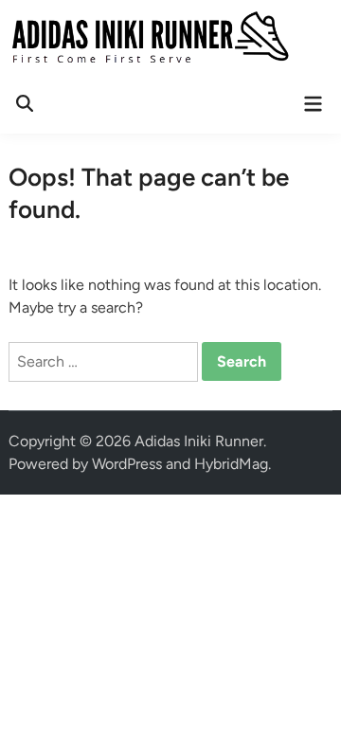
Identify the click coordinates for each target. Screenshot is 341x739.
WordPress (127, 464)
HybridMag (231, 464)
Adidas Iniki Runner (199, 441)
